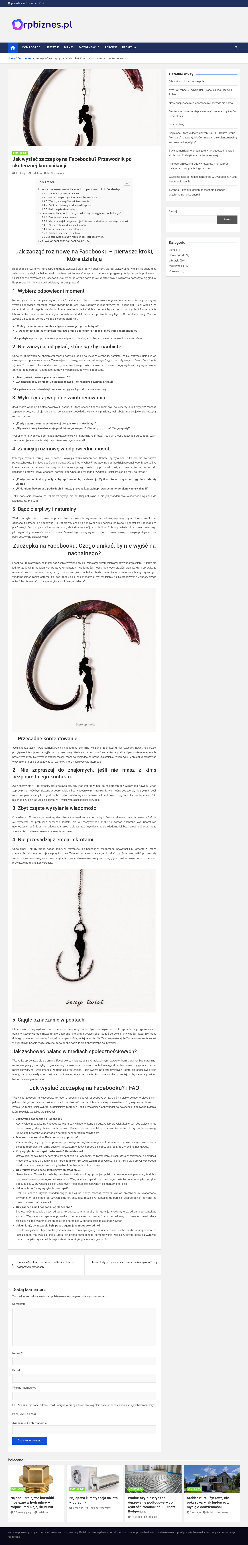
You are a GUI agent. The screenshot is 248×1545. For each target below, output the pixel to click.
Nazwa (17, 1353)
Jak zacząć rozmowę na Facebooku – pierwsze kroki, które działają (80, 189)
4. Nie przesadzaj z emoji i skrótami (65, 228)
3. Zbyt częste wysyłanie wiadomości (66, 224)
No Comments (55, 173)
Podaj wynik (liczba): (24, 1414)
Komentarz (20, 1304)
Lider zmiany (176, 124)
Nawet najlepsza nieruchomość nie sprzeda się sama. (201, 103)
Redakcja (129, 47)
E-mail (17, 1370)
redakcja (37, 173)
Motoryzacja (89, 47)
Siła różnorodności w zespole (186, 81)
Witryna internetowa (24, 1387)
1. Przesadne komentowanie (61, 217)
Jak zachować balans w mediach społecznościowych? (75, 236)
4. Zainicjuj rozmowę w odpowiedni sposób (69, 205)
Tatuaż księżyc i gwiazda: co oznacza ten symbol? (122, 1262)
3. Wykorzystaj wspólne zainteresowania (67, 201)
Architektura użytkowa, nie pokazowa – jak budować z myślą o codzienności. (208, 1502)
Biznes (69, 47)
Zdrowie (111, 47)
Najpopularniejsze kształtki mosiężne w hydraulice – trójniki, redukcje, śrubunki (32, 1502)
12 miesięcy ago (23, 1512)
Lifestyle (52, 47)
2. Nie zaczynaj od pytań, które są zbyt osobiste (71, 197)
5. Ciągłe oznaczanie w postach (63, 232)
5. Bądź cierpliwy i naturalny (60, 209)
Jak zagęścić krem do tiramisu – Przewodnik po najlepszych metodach (45, 1265)
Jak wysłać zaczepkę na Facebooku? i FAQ (65, 240)
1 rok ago (21, 173)
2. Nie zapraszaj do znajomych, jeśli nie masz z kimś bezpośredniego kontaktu (87, 221)
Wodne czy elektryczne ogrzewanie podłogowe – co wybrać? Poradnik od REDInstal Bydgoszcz (152, 1504)
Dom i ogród (31, 47)
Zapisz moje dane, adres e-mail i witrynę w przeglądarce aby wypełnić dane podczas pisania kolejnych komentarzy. (85, 1405)
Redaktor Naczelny (100, 1507)
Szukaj (173, 211)
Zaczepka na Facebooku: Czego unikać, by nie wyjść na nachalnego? (80, 213)
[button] (125, 183)
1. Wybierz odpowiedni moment (63, 193)
